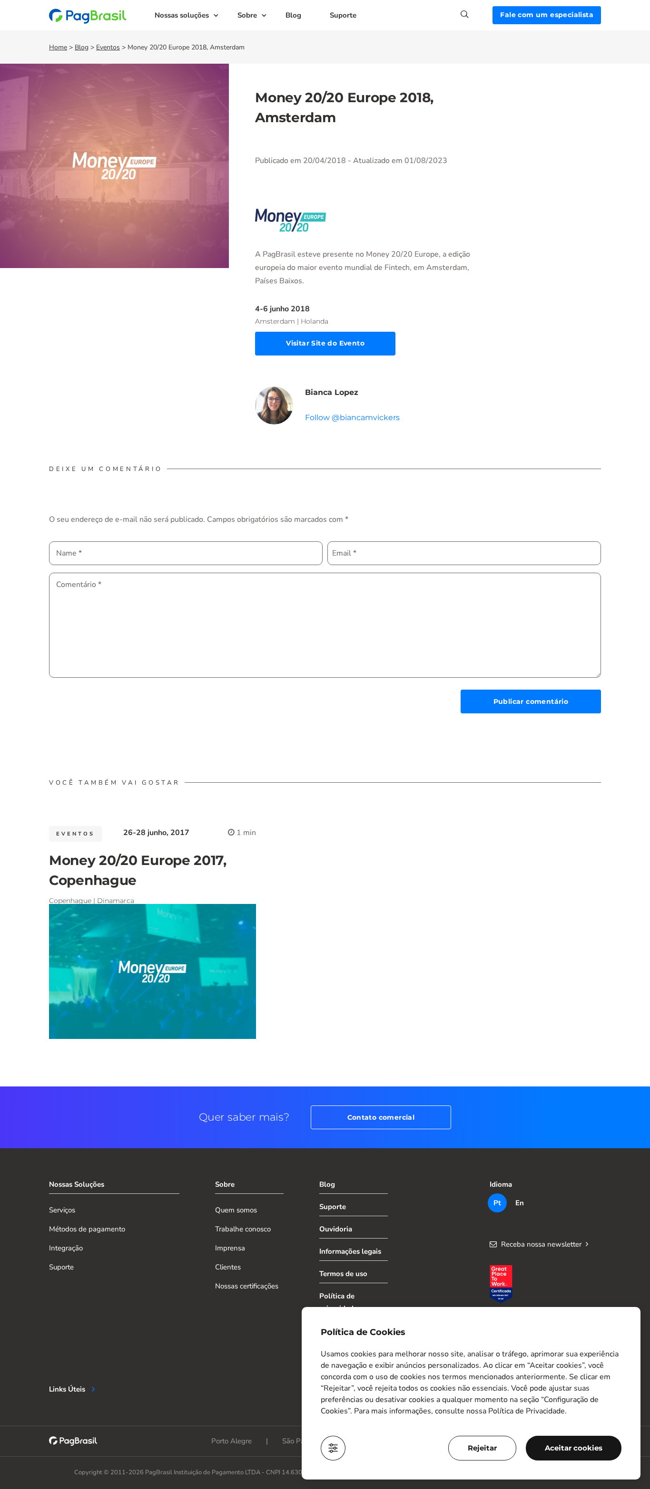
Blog (293, 15)
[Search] (476, 14)
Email (344, 553)
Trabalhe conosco (243, 1229)
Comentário (78, 584)
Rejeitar (482, 1447)
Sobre (247, 15)
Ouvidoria (335, 1229)
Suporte (343, 15)
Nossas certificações (246, 1286)
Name (69, 553)
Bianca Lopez (331, 392)
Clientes (228, 1267)
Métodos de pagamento (87, 1229)
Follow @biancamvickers (352, 417)
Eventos (108, 47)
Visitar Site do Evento (325, 343)
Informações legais (350, 1251)
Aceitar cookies (573, 1447)
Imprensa (230, 1248)
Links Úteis (67, 1389)
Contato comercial (381, 1117)
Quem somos (236, 1210)
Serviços (62, 1210)
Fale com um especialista (546, 14)
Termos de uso (343, 1273)
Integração (66, 1248)
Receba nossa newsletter (541, 1244)
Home (58, 47)
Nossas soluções (182, 15)
